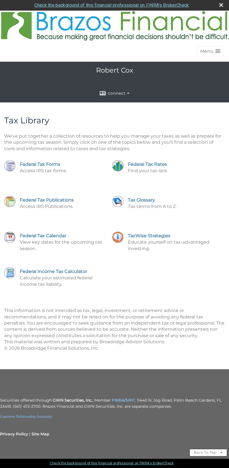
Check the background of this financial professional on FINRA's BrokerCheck (111, 5)
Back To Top (206, 452)
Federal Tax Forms (40, 164)
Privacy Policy (14, 433)
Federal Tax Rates (147, 164)
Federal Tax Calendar (43, 235)
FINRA (118, 400)
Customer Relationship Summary (26, 416)
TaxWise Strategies (149, 235)
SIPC (130, 400)
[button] (210, 51)
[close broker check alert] (221, 5)
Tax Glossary (141, 200)
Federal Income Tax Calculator (53, 271)
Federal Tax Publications (47, 200)
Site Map (40, 433)
